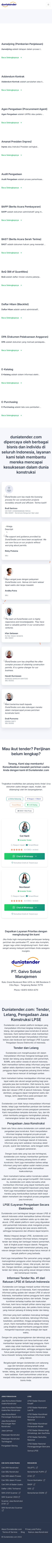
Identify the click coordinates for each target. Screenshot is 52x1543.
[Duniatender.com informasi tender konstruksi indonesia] (9, 4)
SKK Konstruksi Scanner (11, 1508)
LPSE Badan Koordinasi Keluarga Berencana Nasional (37, 1417)
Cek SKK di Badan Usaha (12, 1484)
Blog (23, 1532)
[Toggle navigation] (48, 4)
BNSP (30, 1484)
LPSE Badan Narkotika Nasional (36, 1438)
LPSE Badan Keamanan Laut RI (37, 1409)
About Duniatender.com (11, 1529)
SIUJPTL (31, 1467)
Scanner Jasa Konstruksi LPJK (12, 1502)
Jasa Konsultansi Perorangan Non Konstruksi (8, 1424)
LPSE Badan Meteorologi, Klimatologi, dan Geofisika (38, 1431)
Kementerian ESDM (36, 1493)
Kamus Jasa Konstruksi (38, 1532)
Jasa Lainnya (6, 1430)
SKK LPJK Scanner (9, 1493)
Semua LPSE (32, 1451)
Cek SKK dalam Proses (11, 1476)
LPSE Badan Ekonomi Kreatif (36, 1402)
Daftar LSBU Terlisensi (11, 1488)
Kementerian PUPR (35, 1472)
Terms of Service (9, 1532)
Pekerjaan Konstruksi (10, 1435)
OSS (29, 1488)
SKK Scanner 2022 (9, 1497)
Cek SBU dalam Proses (11, 1480)
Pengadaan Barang (9, 1446)
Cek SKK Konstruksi (10, 1467)
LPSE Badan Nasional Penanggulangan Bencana (38, 1445)
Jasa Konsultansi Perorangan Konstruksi (11, 1415)
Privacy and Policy (33, 1529)
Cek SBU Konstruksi (10, 1472)
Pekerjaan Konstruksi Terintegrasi (10, 1440)
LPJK (29, 1476)
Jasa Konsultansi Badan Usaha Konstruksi (11, 1402)
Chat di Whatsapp (25, 856)
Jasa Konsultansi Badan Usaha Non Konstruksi (11, 1409)
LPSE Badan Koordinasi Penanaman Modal (37, 1425)
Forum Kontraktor (35, 1480)
